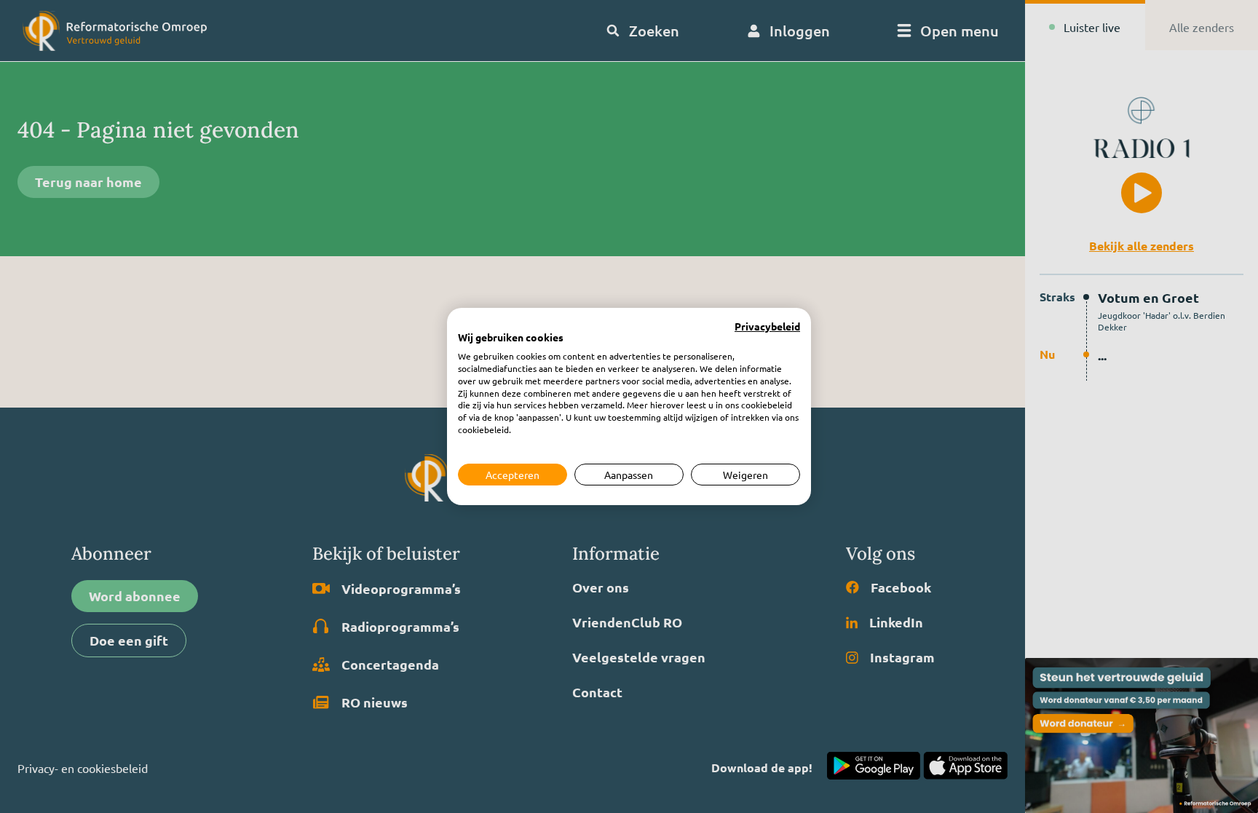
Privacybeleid (767, 327)
